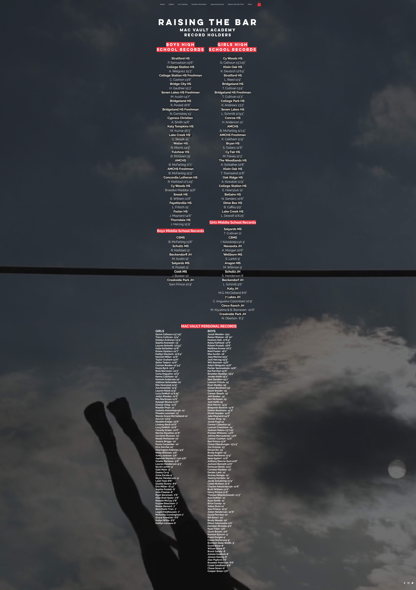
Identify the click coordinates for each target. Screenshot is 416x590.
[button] (259, 4)
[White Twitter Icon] (412, 583)
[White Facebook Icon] (404, 583)
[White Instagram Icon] (408, 583)
